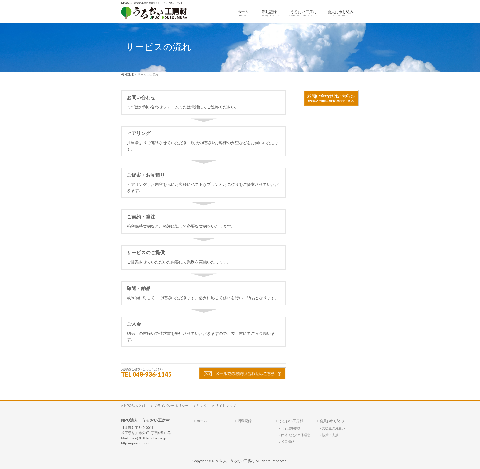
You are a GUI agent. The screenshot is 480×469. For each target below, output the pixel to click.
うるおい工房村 (291, 421)
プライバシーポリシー (171, 406)
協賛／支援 (330, 435)
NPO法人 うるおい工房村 (233, 461)
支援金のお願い (333, 428)
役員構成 (287, 442)
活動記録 (245, 421)
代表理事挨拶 (291, 428)
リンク (202, 406)
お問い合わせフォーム (159, 107)
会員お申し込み (332, 421)
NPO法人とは (135, 406)
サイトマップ (225, 406)
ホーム (202, 421)
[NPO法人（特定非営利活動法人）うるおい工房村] (161, 13)
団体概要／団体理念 (295, 435)
